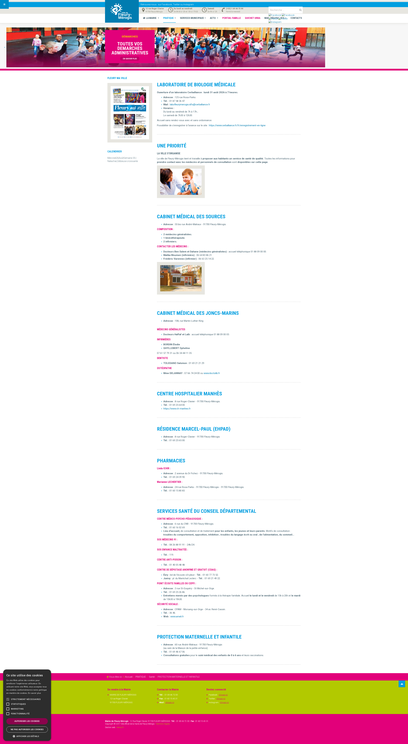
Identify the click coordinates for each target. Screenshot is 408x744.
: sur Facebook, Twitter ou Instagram (167, 4)
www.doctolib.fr (212, 373)
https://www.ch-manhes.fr (177, 408)
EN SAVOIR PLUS (130, 59)
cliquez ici (169, 702)
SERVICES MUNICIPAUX (192, 18)
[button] (27, 736)
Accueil (128, 677)
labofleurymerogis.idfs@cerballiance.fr (190, 104)
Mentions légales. (163, 724)
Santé (152, 677)
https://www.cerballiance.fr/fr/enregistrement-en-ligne (237, 125)
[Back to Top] (402, 683)
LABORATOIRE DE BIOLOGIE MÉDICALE (196, 85)
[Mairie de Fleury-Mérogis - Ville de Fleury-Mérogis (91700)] (122, 11)
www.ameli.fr (177, 616)
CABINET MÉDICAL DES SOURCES (191, 216)
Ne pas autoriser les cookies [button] (27, 729)
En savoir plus (34, 693)
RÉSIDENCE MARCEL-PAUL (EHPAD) (193, 429)
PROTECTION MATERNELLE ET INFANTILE (199, 637)
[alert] (27, 705)
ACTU (213, 18)
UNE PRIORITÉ (171, 146)
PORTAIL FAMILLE (231, 18)
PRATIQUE (168, 18)
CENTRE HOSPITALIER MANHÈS (189, 394)
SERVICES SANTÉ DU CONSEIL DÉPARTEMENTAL (206, 511)
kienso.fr (120, 727)
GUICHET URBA (252, 18)
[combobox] (286, 10)
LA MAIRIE (151, 18)
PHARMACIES (171, 461)
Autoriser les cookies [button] (27, 721)
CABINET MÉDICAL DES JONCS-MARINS (198, 313)
